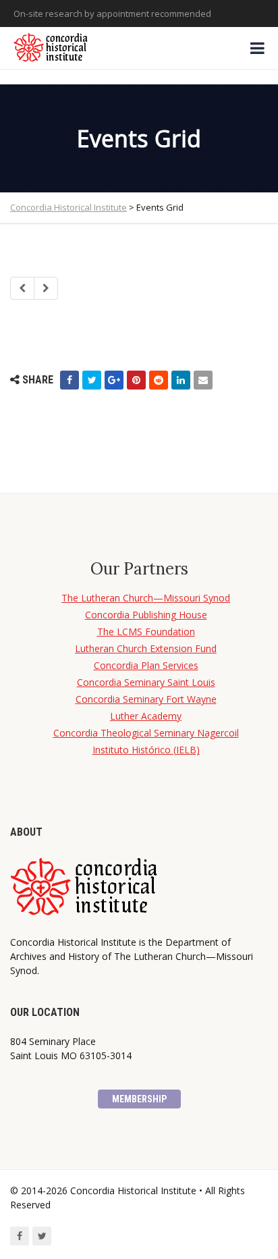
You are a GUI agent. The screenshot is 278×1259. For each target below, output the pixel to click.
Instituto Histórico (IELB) (146, 749)
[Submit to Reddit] (158, 380)
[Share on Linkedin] (180, 380)
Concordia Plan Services (146, 665)
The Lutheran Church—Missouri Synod (145, 597)
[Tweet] (91, 380)
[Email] (203, 380)
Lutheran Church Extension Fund (146, 648)
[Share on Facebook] (69, 380)
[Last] (46, 288)
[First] (22, 288)
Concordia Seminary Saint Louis (146, 682)
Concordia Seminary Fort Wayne (146, 699)
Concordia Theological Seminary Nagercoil (146, 732)
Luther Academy (146, 715)
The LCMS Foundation (146, 631)
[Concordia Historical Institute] (51, 48)
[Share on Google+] (114, 380)
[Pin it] (136, 380)
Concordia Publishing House (146, 614)
